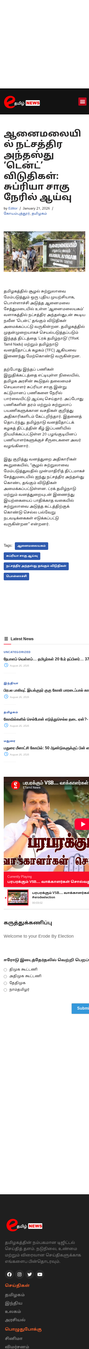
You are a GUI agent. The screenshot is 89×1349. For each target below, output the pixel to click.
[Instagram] (19, 1274)
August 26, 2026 (19, 666)
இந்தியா (11, 683)
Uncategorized (17, 652)
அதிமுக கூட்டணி (25, 976)
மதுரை (10, 741)
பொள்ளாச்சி (16, 576)
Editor (13, 209)
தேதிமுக (17, 983)
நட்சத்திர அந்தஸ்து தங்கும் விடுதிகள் (36, 566)
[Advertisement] (44, 44)
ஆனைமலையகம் (31, 546)
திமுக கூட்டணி (23, 970)
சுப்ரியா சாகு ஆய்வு (22, 556)
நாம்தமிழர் (19, 990)
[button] (82, 101)
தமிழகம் (39, 214)
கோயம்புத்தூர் (17, 214)
